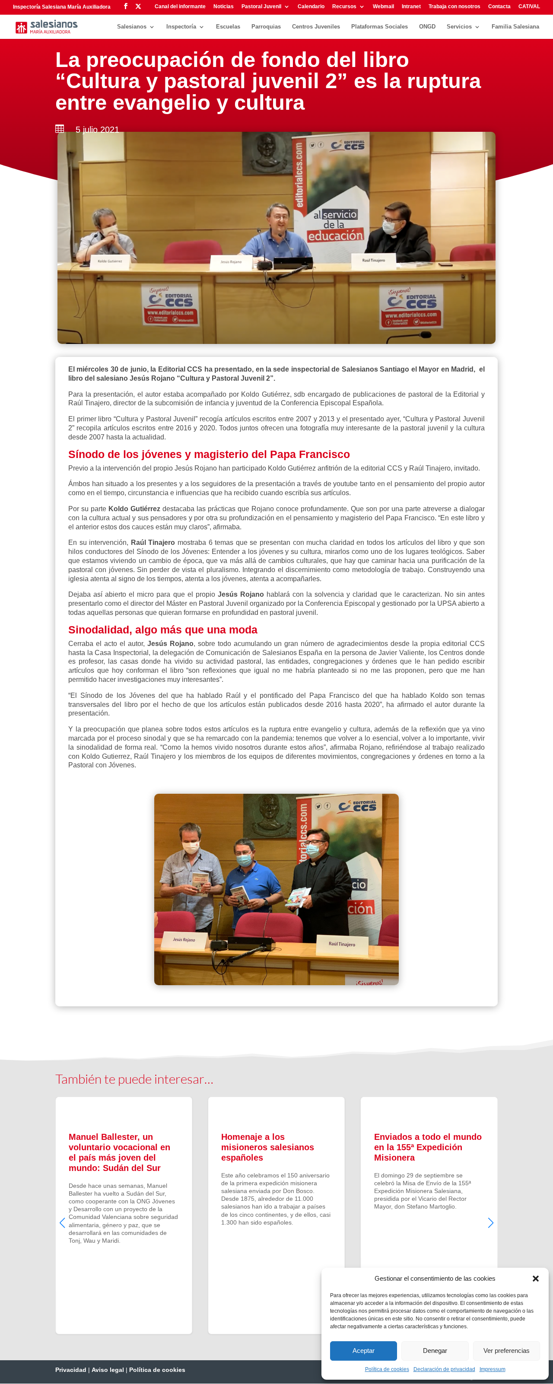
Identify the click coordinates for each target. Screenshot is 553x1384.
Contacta (499, 7)
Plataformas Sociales (379, 27)
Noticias (223, 7)
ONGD (427, 27)
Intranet (411, 7)
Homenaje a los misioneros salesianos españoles (276, 1215)
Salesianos (131, 27)
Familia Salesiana (515, 27)
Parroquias (266, 27)
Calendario (311, 7)
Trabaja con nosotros (454, 7)
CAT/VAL (529, 7)
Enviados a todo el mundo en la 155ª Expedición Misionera (429, 1215)
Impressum (492, 1369)
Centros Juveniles (316, 27)
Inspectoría (181, 27)
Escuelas (228, 27)
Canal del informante (180, 7)
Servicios (459, 27)
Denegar (435, 1350)
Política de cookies (387, 1369)
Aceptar (364, 1350)
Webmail (383, 7)
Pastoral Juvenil (261, 7)
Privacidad (70, 1369)
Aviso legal (108, 1369)
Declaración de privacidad (444, 1369)
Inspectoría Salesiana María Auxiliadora (62, 7)
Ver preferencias (506, 1350)
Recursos (344, 7)
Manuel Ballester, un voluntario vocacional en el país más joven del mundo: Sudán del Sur (124, 1215)
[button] (535, 1278)
